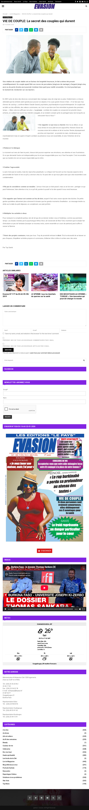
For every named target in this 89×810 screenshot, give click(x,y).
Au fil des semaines (10, 739)
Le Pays (25, 1)
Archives (50, 1)
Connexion (58, 1)
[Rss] (53, 797)
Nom (5, 398)
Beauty (5, 742)
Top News (6, 784)
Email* (5, 389)
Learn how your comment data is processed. (45, 353)
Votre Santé (42, 1)
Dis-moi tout (7, 752)
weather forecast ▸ (45, 664)
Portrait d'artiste (8, 768)
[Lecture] (5, 609)
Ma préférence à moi (10, 765)
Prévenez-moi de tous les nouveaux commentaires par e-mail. (28, 340)
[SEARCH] (84, 360)
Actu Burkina (33, 1)
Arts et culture (8, 736)
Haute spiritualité (9, 755)
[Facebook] (29, 797)
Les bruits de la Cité (9, 758)
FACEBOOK (8, 369)
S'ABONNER (46, 551)
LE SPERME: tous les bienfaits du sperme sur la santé (43, 295)
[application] (44, 587)
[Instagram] (41, 797)
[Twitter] (35, 797)
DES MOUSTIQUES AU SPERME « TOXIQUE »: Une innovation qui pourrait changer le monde (73, 296)
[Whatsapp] (59, 797)
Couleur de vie (8, 746)
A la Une (5, 730)
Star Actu (6, 780)
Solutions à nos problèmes (12, 777)
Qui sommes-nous (6, 1)
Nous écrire (17, 1)
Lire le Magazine (7, 17)
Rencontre (6, 771)
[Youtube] (47, 797)
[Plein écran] (83, 609)
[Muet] (80, 609)
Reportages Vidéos (9, 774)
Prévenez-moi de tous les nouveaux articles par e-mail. (26, 346)
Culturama (6, 749)
